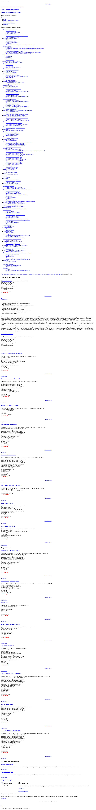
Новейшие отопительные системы (11, 12)
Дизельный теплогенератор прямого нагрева (17, 76)
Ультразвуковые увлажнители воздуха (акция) (14, 250)
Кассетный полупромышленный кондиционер (17, 106)
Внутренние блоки (7, 55)
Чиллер (8, 269)
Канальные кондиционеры (9, 87)
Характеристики (7, 334)
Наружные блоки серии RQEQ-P (14, 157)
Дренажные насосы (8, 78)
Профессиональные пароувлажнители (12, 205)
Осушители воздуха (11, 41)
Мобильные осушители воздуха (13, 193)
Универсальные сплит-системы (13, 147)
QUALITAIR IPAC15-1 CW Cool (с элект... (11, 485)
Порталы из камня (10, 182)
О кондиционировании (9, 23)
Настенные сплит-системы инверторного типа (17, 218)
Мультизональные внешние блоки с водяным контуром (19, 53)
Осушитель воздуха (11, 199)
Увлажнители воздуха (11, 240)
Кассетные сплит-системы (12, 104)
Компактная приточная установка (14, 123)
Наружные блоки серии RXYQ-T (14, 158)
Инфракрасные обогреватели (10, 81)
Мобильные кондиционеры (10, 131)
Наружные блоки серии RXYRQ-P (14, 160)
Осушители (9, 39)
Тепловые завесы (7, 227)
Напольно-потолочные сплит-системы (15, 145)
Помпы (5, 176)
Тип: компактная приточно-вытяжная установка (17, 120)
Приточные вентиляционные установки (16, 188)
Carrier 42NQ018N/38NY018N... (8, 455)
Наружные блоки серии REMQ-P (14, 149)
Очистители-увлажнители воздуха (14, 257)
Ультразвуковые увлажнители (13, 251)
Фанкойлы (5, 260)
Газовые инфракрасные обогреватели (15, 82)
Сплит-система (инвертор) (12, 222)
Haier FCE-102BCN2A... (7, 704)
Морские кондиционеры (9, 136)
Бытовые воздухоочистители (10, 29)
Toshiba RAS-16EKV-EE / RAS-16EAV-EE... (11, 673)
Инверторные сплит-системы (13, 213)
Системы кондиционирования (10, 9)
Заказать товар (48, 296)
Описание (4, 299)
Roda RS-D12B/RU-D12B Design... (9, 424)
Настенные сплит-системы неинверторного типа (18, 220)
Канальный (9, 56)
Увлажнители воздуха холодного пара (12, 241)
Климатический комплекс (12, 254)
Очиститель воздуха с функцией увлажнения (17, 36)
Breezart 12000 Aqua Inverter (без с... (10, 581)
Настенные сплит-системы (12, 97)
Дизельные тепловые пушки (10, 73)
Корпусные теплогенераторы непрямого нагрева (18, 235)
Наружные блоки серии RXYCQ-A (14, 153)
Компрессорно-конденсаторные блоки (12, 126)
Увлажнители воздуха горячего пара (12, 239)
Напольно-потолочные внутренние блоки (16, 144)
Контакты (5, 24)
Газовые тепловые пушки (9, 68)
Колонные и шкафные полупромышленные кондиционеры (17, 110)
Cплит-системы (10, 211)
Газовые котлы (6, 63)
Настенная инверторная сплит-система (15, 215)
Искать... (3, 15)
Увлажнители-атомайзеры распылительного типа (15, 245)
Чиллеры (5, 268)
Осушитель (9, 43)
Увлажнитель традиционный (13, 244)
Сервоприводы (7, 207)
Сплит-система (9, 221)
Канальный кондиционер (12, 95)
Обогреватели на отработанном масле (15, 237)
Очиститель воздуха (11, 33)
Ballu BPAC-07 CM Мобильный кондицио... (12, 353)
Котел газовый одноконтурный (13, 67)
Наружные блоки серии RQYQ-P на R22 (16, 159)
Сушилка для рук (10, 226)
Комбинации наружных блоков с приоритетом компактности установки (23, 52)
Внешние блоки (7, 46)
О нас (4, 19)
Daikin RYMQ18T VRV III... (8, 645)
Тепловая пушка (10, 77)
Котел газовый (9, 66)
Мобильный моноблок (11, 135)
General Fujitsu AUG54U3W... (8, 526)
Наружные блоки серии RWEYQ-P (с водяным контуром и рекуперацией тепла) (25, 150)
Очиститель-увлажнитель (12, 37)
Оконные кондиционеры (9, 165)
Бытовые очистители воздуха (13, 34)
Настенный (9, 58)
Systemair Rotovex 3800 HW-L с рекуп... (10, 624)
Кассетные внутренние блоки (13, 105)
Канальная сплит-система (12, 92)
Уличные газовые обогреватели (13, 265)
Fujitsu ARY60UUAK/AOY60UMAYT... (10, 550)
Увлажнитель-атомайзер (12, 246)
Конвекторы (6, 129)
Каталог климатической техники (11, 20)
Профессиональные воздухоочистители (12, 202)
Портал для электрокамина (12, 179)
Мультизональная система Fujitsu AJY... (11, 378)
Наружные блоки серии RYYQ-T (14, 164)
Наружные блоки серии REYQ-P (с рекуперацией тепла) (19, 154)
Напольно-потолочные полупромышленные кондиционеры (17, 142)
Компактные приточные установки (11, 121)
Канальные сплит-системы (12, 94)
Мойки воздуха (10, 256)
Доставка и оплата (7, 21)
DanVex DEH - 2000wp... (7, 503)
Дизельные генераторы (8, 71)
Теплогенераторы (7, 234)
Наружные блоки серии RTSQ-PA (14, 162)
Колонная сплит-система (12, 111)
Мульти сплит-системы (8, 139)
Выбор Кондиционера (6, 780)
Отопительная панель (11, 170)
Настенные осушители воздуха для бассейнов (17, 194)
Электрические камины (12, 86)
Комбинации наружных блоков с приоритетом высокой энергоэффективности (25, 48)
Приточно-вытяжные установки (14, 187)
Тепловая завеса (10, 228)
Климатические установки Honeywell (12, 107)
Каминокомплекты (7, 85)
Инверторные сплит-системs (13, 212)
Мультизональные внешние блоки (14, 51)
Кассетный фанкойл (11, 261)
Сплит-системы (7, 210)
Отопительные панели (8, 169)
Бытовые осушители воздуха (10, 38)
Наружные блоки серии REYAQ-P (14, 152)
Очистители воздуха (11, 31)
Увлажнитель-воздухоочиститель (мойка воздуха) (18, 259)
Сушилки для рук (7, 225)
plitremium (48, 4)
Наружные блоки (7, 148)
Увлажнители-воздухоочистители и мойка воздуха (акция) (17, 252)
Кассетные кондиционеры (9, 99)
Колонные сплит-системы (12, 113)
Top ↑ (2, 805)
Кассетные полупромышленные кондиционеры (17, 101)
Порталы (5, 178)
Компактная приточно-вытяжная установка (16, 116)
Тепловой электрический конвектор (14, 130)
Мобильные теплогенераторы (13, 236)
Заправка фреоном (23, 791)
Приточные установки (8, 186)
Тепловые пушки (7, 231)
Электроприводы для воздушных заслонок (16, 208)
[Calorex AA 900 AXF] (6, 281)
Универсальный (10, 60)
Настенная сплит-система (12, 216)
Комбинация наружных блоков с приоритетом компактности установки (23, 49)
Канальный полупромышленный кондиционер (17, 96)
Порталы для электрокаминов (13, 181)
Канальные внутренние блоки (13, 89)
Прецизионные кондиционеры (10, 183)
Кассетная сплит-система (12, 102)
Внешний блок (9, 47)
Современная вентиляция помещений (12, 7)
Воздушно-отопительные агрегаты (11, 61)
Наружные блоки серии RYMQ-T (14, 163)
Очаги (4, 173)
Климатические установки (12, 192)
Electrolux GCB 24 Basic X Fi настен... (10, 405)
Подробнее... (4, 376)
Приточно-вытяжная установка (13, 119)
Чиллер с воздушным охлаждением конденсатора (18, 270)
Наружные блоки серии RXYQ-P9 (14, 155)
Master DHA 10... (5, 602)
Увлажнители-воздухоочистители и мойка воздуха (15, 247)
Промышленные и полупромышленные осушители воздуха (20, 44)
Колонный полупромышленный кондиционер (17, 114)
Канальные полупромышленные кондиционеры (17, 91)
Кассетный (8, 57)
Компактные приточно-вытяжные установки (14, 115)
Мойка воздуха (9, 249)
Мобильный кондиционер (12, 134)
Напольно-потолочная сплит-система (15, 143)
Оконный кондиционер (11, 168)
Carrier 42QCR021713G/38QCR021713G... (11, 730)
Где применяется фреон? (7, 772)
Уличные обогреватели (8, 264)
